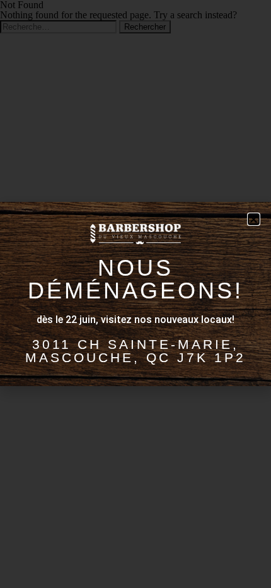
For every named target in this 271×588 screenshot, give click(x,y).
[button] (253, 219)
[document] (135, 294)
